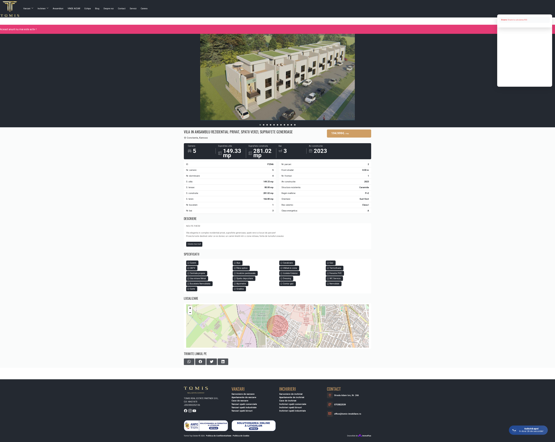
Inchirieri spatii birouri (290, 407)
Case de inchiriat (287, 401)
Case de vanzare (240, 401)
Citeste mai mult (194, 244)
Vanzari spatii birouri (242, 411)
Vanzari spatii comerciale (244, 404)
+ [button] (190, 308)
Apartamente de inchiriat (291, 397)
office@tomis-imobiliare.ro (347, 414)
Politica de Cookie (241, 436)
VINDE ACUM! (74, 8)
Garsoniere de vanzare (243, 394)
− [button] (190, 312)
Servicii (133, 8)
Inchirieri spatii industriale (292, 411)
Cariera (144, 8)
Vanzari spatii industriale (244, 407)
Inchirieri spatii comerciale (292, 404)
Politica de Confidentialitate (218, 436)
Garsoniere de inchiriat (291, 394)
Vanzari (26, 8)
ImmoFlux (366, 436)
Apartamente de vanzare (244, 397)
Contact (121, 8)
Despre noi (109, 8)
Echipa (88, 8)
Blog (97, 8)
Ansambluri (58, 8)
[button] (260, 124)
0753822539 (340, 404)
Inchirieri (42, 8)
